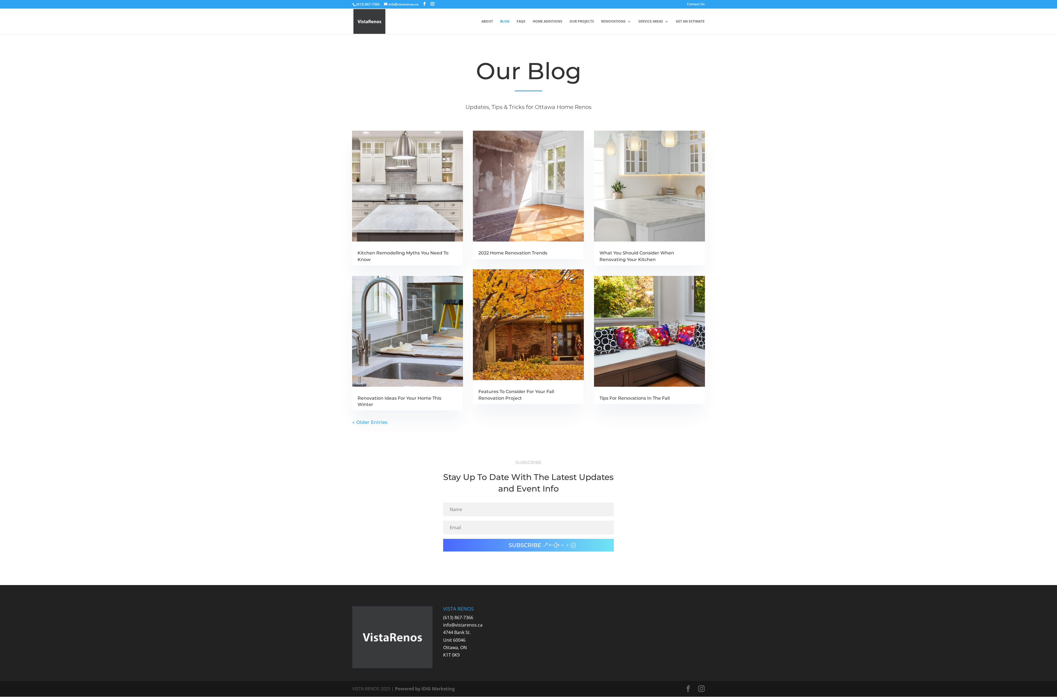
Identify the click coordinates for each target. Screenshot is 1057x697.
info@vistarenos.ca (463, 625)
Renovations (613, 22)
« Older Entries (370, 422)
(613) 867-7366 (458, 617)
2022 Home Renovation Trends (512, 253)
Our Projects (582, 22)
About (487, 22)
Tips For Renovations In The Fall (635, 398)
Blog (505, 22)
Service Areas (650, 22)
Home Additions (547, 22)
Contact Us (696, 4)
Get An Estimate (690, 22)
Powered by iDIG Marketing (425, 689)
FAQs (521, 22)
